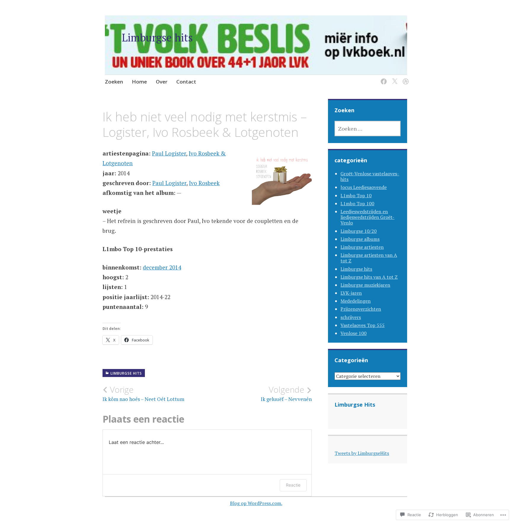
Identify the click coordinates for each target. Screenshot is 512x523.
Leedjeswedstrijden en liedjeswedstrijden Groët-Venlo (367, 217)
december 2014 (162, 267)
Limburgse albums (360, 239)
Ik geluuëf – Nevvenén (286, 393)
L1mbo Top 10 (356, 195)
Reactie (293, 484)
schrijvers (350, 317)
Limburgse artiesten (362, 247)
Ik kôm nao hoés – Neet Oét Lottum (143, 393)
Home (139, 81)
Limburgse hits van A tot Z (369, 277)
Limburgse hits (157, 37)
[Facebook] (382, 77)
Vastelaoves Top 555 (362, 325)
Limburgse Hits (355, 404)
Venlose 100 (353, 333)
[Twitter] (393, 77)
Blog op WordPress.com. (256, 503)
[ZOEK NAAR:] (367, 128)
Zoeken (114, 81)
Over (161, 81)
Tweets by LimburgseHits (362, 453)
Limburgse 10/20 (358, 231)
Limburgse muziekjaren (365, 285)
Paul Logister (169, 153)
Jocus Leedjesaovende (363, 187)
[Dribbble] (404, 77)
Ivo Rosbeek (204, 183)
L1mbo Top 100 (357, 203)
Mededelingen (355, 301)
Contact (186, 81)
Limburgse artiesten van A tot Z (368, 258)
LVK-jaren (351, 293)
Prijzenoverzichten (360, 309)
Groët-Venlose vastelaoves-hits (369, 176)
